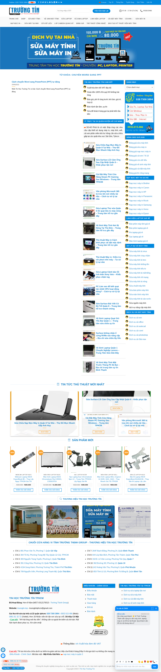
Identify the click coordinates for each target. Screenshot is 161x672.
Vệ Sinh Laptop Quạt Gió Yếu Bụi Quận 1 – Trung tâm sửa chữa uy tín (107, 321)
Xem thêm (44, 432)
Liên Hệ (149, 2)
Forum (103, 2)
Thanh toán (92, 599)
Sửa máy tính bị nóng (138, 281)
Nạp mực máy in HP (137, 192)
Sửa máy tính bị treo (137, 260)
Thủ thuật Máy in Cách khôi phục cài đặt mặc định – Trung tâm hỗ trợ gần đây (108, 244)
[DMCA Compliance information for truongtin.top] (99, 632)
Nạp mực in (15, 23)
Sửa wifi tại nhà (31, 23)
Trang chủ (13, 19)
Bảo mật (90, 595)
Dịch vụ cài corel (136, 331)
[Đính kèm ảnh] (117, 661)
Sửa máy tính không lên (139, 264)
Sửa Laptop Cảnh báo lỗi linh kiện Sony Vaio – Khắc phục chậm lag (108, 274)
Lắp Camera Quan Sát (64, 23)
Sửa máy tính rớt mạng (138, 277)
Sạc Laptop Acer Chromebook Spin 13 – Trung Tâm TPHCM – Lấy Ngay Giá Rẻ (80, 479)
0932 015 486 (66, 614)
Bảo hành (91, 611)
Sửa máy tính (34, 19)
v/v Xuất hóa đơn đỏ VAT (88, 643)
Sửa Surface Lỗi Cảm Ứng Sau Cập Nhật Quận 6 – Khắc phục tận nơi (108, 162)
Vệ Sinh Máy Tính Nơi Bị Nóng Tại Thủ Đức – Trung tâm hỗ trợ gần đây (108, 228)
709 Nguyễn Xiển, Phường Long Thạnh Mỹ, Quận (46, 572)
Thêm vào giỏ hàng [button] (23, 490)
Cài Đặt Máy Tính (115, 19)
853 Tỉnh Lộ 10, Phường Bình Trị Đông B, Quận (117, 572)
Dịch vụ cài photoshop (138, 335)
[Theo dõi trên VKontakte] (61, 2)
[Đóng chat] (156, 608)
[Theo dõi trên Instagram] (40, 2)
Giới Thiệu (140, 2)
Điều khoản (92, 591)
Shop (23, 19)
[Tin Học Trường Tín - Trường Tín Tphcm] (31, 11)
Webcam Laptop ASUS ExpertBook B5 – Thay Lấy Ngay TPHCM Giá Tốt (23, 479)
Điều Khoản (15, 654)
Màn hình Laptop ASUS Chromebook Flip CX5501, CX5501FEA (52, 479)
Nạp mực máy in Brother (139, 183)
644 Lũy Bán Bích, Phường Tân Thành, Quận (115, 555)
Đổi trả (90, 607)
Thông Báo (119, 2)
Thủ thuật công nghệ (96, 23)
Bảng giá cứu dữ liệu (138, 160)
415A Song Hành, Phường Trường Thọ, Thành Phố (46, 567)
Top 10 (111, 2)
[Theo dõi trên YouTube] (56, 2)
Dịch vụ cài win (135, 318)
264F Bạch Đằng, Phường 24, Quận (113, 551)
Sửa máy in (140, 19)
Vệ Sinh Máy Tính (51, 19)
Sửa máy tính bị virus (138, 251)
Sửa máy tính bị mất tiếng (140, 273)
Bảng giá (80, 23)
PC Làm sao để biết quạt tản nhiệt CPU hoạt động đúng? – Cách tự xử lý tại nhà (108, 290)
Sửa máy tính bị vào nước (140, 299)
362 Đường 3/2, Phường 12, (109, 563)
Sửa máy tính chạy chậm (139, 256)
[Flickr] (59, 2)
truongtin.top (22, 608)
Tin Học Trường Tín (87, 669)
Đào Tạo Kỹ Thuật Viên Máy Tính (122, 23)
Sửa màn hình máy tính (139, 294)
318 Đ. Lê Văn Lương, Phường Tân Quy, (113, 559)
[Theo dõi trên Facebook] (38, 2)
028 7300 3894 (53, 614)
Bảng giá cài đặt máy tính (139, 169)
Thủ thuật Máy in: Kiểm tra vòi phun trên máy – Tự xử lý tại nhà (108, 259)
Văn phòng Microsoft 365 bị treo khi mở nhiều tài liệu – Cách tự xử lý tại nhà (107, 195)
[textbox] (133, 666)
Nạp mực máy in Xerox (138, 209)
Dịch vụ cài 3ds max (137, 339)
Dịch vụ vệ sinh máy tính (134, 603)
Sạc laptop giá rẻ (136, 237)
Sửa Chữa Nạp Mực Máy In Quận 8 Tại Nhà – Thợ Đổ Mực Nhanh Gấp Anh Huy (108, 147)
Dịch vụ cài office (136, 322)
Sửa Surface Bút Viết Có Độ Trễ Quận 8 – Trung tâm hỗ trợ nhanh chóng (108, 306)
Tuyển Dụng (130, 2)
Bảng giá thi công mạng (139, 173)
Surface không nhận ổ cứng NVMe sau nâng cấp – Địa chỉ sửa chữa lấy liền (108, 335)
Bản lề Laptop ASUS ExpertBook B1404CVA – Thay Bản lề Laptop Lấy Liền (137, 479)
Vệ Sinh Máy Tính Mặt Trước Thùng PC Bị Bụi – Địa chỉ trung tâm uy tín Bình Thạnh (108, 366)
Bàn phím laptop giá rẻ (138, 228)
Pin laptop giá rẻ (136, 232)
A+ (129, 662)
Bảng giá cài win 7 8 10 (139, 156)
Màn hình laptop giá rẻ (138, 241)
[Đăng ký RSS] (52, 2)
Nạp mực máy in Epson (139, 213)
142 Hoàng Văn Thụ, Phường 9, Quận (114, 567)
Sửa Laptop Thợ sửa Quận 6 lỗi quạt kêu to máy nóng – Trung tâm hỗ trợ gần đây (108, 212)
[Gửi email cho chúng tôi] (45, 2)
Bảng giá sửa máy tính (138, 143)
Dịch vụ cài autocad (137, 326)
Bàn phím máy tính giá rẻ (139, 224)
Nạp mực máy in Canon (139, 188)
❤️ (151, 662)
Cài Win (128, 19)
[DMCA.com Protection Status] (98, 621)
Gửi (154, 667)
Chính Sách (26, 654)
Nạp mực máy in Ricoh (138, 201)
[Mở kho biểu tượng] (156, 661)
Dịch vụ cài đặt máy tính (134, 599)
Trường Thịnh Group (59, 603)
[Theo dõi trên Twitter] (43, 2)
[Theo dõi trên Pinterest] (50, 2)
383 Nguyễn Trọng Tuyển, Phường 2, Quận (43, 559)
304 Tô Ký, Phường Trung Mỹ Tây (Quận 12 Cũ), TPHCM (45, 555)
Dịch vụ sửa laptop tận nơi (135, 591)
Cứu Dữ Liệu (46, 23)
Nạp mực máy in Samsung (140, 205)
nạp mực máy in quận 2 (73, 654)
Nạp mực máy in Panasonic (140, 196)
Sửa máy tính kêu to (137, 269)
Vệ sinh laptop (81, 19)
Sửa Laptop (66, 19)
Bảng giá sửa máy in (138, 147)
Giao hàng (91, 603)
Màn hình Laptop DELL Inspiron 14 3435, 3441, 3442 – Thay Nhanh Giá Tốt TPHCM (109, 479)
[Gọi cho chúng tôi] (47, 2)
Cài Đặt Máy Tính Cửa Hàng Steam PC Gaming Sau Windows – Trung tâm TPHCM (108, 178)
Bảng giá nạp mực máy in (140, 151)
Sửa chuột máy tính (137, 286)
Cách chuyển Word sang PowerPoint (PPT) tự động (36, 82)
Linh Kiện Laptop (97, 19)
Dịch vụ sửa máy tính (132, 595)
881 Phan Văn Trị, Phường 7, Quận (39, 551)
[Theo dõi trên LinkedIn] (54, 2)
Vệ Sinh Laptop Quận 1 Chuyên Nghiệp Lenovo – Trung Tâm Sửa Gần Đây (107, 350)
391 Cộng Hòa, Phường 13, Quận (39, 563)
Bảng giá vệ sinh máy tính (140, 164)
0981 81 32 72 (15, 617)
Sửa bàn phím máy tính (139, 290)
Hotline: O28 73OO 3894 (18, 2)
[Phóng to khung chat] (152, 608)
